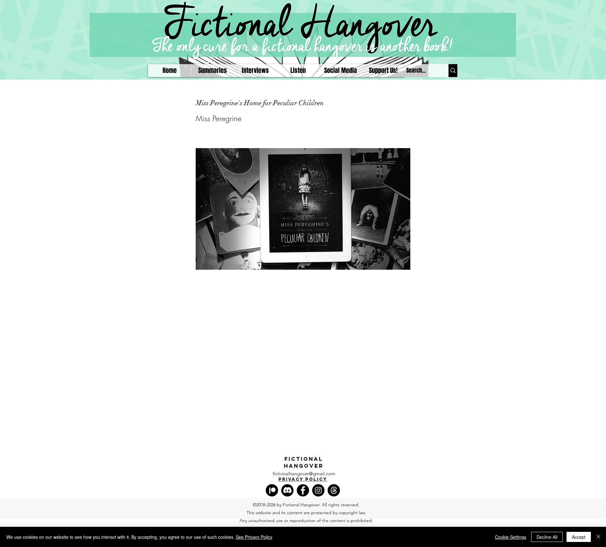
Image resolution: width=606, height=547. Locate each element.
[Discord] (287, 490)
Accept (578, 537)
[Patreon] (272, 490)
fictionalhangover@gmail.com (304, 474)
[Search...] (453, 70)
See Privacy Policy (254, 537)
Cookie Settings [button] (510, 537)
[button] (297, 70)
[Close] (598, 537)
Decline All (547, 537)
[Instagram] (318, 490)
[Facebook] (303, 490)
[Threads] (334, 490)
